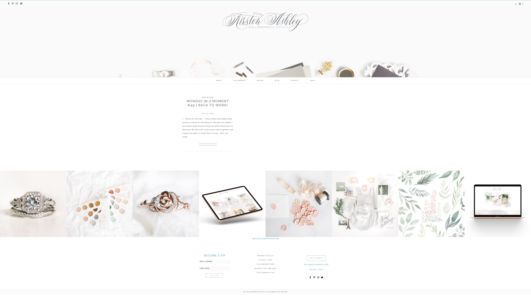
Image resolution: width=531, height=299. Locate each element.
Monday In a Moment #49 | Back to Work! (208, 103)
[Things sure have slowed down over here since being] (166, 204)
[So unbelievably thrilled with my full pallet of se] (99, 204)
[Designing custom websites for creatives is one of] (232, 204)
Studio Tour (265, 260)
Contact (295, 80)
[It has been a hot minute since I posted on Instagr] (33, 204)
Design (260, 80)
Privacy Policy (265, 256)
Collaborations (265, 264)
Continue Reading (208, 144)
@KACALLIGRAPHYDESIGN (265, 239)
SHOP (312, 80)
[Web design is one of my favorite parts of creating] (498, 204)
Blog (277, 80)
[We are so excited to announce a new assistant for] (365, 204)
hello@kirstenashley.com (316, 265)
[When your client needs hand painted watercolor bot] (431, 204)
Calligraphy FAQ (265, 273)
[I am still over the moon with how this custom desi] (299, 204)
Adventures (208, 97)
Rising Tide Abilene (265, 268)
